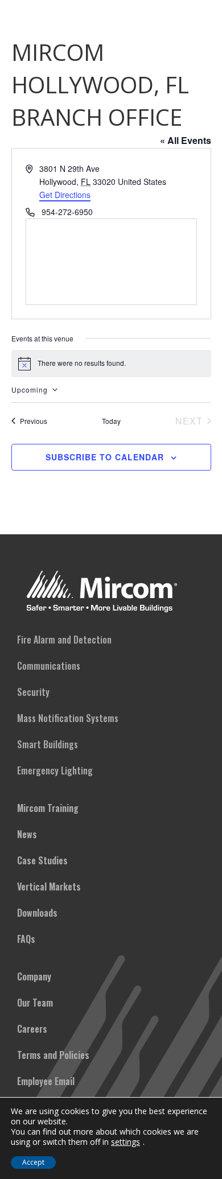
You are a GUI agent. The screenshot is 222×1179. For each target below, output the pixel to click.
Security (33, 692)
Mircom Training (48, 808)
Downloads (37, 913)
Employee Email (46, 1081)
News (27, 834)
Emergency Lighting (55, 770)
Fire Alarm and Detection (64, 639)
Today (111, 421)
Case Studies (42, 860)
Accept (33, 1162)
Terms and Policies (53, 1055)
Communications (48, 666)
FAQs (26, 939)
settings (125, 1142)
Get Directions (65, 194)
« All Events (185, 140)
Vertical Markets (49, 886)
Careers (32, 1029)
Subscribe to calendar (105, 457)
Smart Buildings (47, 744)
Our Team (35, 1002)
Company (34, 976)
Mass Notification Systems (67, 718)
